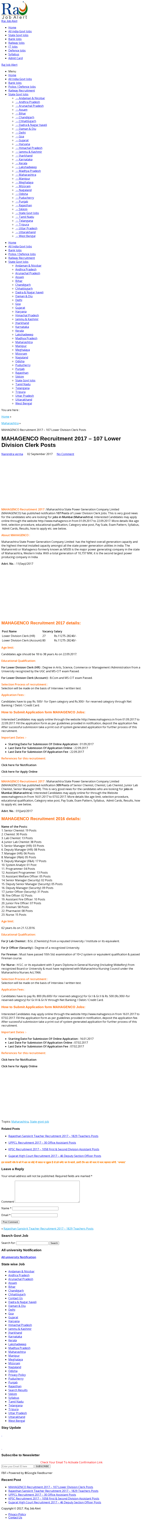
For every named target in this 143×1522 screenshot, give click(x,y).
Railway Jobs (16, 43)
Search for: (8, 1243)
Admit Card (15, 58)
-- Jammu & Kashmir (28, 152)
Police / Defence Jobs (22, 87)
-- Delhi (20, 133)
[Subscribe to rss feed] (1, 1435)
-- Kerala (21, 163)
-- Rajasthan (23, 205)
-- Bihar (20, 113)
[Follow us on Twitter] (1, 1448)
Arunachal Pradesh (27, 273)
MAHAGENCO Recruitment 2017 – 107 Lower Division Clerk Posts (50, 1487)
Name (6, 1208)
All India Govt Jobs (20, 79)
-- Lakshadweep (26, 167)
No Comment (65, 454)
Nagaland (21, 357)
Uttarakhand (23, 399)
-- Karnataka (23, 159)
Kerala (19, 331)
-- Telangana (24, 221)
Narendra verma (12, 454)
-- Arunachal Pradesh (29, 106)
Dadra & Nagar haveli (29, 292)
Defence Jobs (17, 50)
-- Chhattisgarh (25, 121)
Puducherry (23, 365)
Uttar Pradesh (24, 396)
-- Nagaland (23, 190)
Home (12, 27)
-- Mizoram (23, 186)
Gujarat (20, 308)
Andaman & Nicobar (28, 265)
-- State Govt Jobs (27, 213)
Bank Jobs (15, 39)
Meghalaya (22, 350)
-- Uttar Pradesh (26, 228)
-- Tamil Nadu (24, 217)
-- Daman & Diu (25, 129)
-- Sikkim (21, 209)
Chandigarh (23, 285)
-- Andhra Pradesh (27, 102)
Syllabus (13, 54)
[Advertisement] (71, 480)
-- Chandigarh (24, 117)
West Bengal (23, 403)
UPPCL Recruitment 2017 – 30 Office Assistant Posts (42, 1143)
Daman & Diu (24, 296)
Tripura (20, 392)
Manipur (21, 346)
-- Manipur (22, 178)
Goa (18, 304)
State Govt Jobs (18, 35)
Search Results (18, 1390)
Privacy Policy (17, 1375)
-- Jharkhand (23, 155)
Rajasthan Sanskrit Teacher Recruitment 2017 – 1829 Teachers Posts (53, 1136)
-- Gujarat (22, 140)
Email (6, 1215)
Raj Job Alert (9, 21)
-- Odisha (21, 194)
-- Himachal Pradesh (28, 148)
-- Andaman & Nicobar (30, 98)
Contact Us (15, 1298)
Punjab (20, 369)
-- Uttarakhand (25, 232)
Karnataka (22, 327)
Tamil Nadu (23, 384)
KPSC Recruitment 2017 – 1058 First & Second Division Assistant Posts (53, 1149)
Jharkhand (22, 323)
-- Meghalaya (24, 182)
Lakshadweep (24, 334)
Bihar (18, 281)
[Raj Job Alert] (14, 18)
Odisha (19, 361)
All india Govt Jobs (20, 31)
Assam (19, 277)
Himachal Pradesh (27, 315)
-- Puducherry (24, 198)
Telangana (22, 388)
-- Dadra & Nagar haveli (31, 125)
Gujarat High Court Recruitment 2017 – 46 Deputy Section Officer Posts (54, 1156)
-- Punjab (21, 201)
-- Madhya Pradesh (28, 171)
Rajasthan (21, 373)
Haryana (21, 311)
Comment (7, 1202)
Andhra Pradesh (25, 269)
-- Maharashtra (25, 175)
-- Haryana (22, 144)
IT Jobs (13, 47)
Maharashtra (24, 342)
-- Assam (21, 110)
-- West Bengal (25, 236)
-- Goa (19, 136)
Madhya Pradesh (26, 338)
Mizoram (21, 354)
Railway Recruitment (21, 90)
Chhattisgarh (24, 288)
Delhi (18, 300)
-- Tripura (22, 224)
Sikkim (19, 376)
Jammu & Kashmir (27, 319)
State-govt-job (39, 1121)
